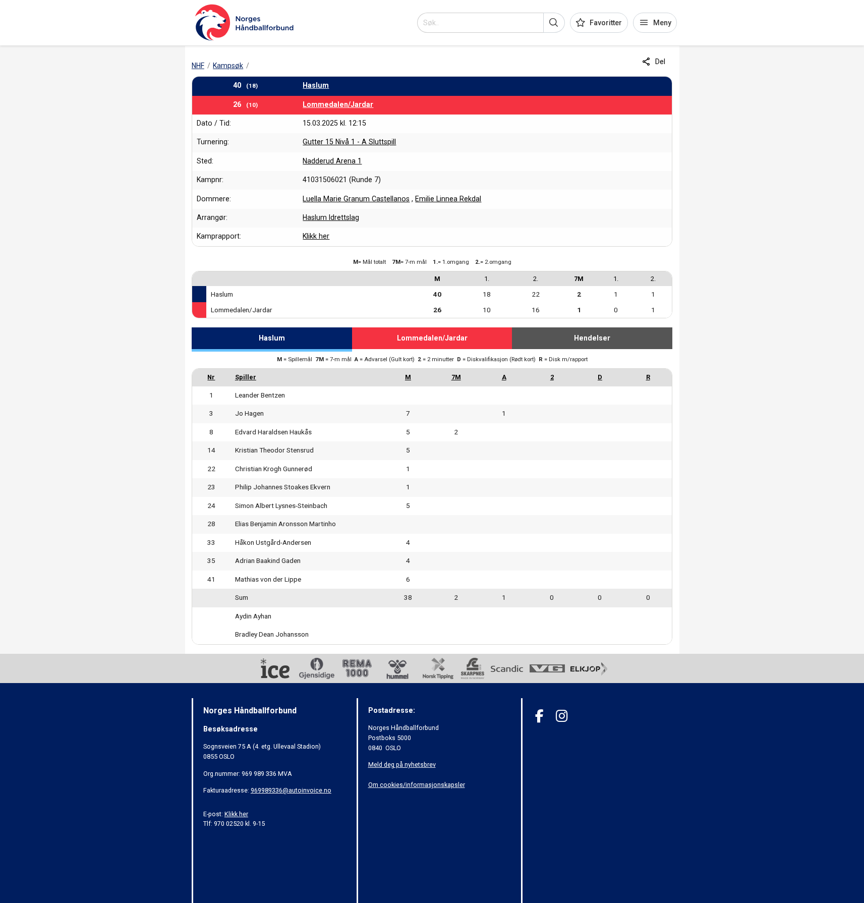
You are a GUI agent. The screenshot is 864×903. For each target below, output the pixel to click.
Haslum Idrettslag (331, 217)
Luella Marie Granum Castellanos (356, 199)
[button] (554, 23)
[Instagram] (561, 716)
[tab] (272, 339)
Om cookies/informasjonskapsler (416, 784)
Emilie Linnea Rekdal (448, 199)
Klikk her (316, 236)
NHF (198, 66)
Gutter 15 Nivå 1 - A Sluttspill (349, 142)
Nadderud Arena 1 (332, 161)
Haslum (316, 85)
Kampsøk (228, 66)
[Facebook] (539, 716)
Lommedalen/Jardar (338, 104)
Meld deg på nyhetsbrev (402, 764)
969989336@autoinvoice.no (291, 790)
